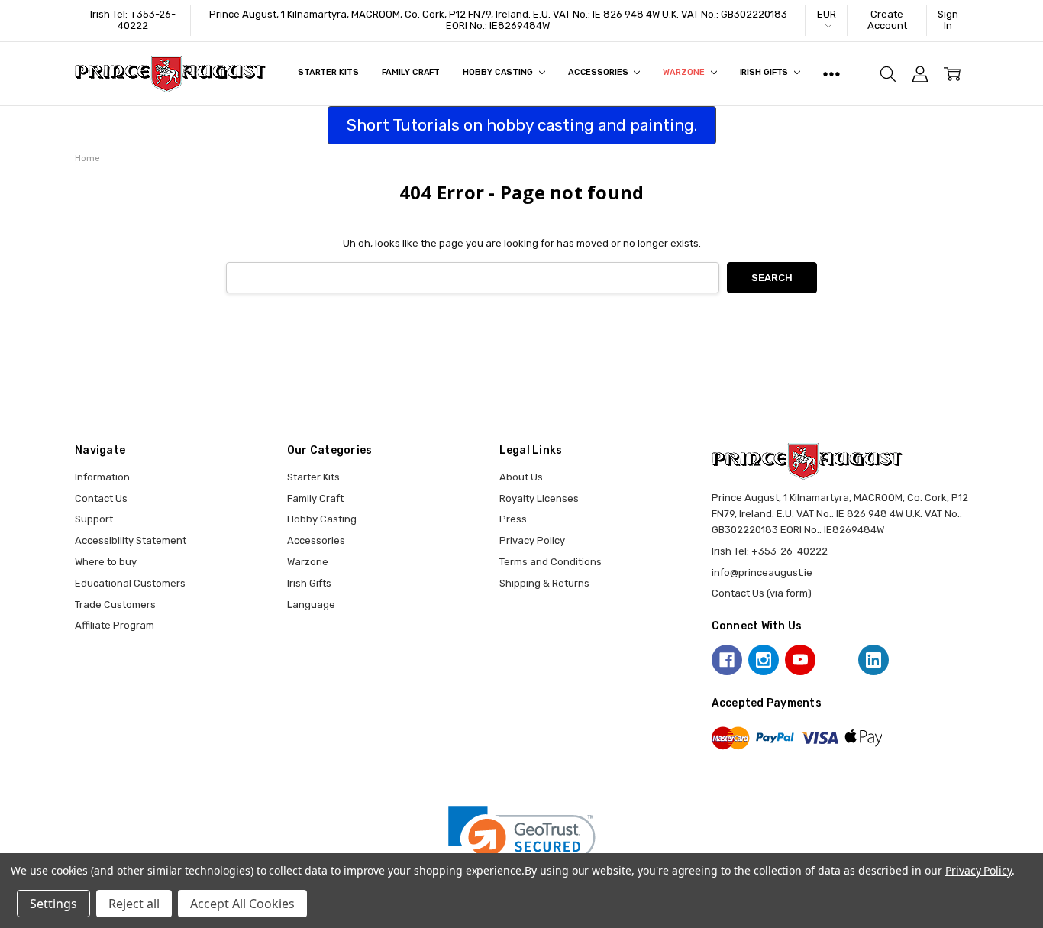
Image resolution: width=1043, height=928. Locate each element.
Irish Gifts (765, 72)
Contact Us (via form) (762, 593)
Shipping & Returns (544, 583)
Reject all (134, 903)
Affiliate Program (114, 625)
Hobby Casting (498, 72)
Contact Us (101, 498)
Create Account (887, 19)
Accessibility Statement (130, 540)
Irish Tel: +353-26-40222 (133, 19)
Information (102, 477)
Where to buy (106, 561)
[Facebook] (727, 660)
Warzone (684, 72)
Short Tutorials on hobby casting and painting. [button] (522, 124)
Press (513, 519)
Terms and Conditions (550, 561)
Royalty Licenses (539, 498)
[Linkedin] (873, 660)
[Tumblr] (837, 660)
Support (94, 519)
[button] (522, 842)
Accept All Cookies (242, 903)
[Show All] (831, 74)
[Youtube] (800, 660)
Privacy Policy (532, 540)
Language (311, 604)
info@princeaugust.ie (762, 572)
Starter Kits (328, 72)
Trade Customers (115, 604)
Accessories (599, 72)
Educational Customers (130, 583)
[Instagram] (763, 660)
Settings (53, 903)
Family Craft (411, 72)
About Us (521, 477)
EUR (826, 14)
